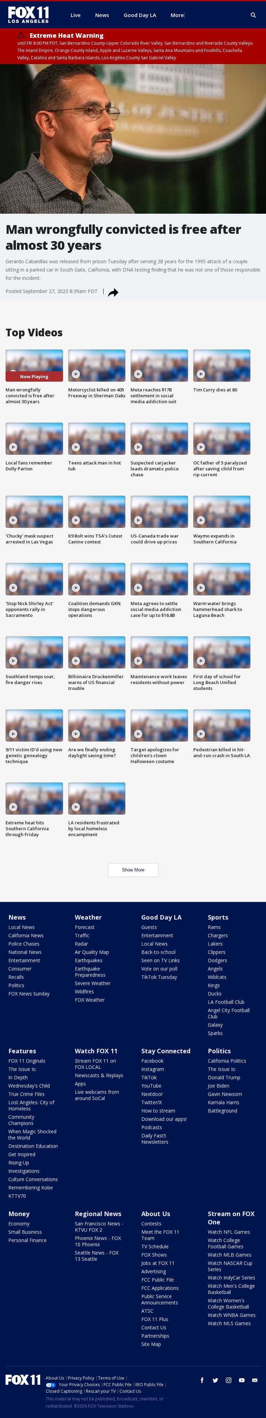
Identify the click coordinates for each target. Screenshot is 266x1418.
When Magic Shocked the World (32, 1134)
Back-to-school (158, 952)
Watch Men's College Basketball (231, 1289)
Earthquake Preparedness (90, 971)
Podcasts (151, 1127)
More (177, 14)
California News (26, 935)
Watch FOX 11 (96, 1051)
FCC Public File (157, 1279)
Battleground (222, 1110)
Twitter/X (151, 1102)
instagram (228, 1380)
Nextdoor (152, 1094)
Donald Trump (224, 1077)
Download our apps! (164, 1119)
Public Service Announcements (159, 1299)
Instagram (152, 1069)
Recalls (16, 977)
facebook (202, 1380)
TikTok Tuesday (159, 977)
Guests (149, 927)
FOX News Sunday (29, 993)
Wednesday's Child (29, 1085)
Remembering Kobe (30, 1187)
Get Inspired (21, 1154)
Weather (88, 917)
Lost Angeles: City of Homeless (31, 1105)
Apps (80, 1083)
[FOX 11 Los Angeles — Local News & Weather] (31, 15)
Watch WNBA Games (232, 1315)
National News (25, 952)
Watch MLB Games (229, 1254)
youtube (241, 1380)
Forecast (85, 927)
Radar (81, 943)
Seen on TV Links (160, 960)
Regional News (98, 1213)
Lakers (215, 943)
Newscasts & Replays (99, 1075)
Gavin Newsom (225, 1094)
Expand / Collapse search (253, 15)
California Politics (227, 1060)
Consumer (20, 968)
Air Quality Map (92, 952)
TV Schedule (155, 1246)
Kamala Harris (223, 1102)
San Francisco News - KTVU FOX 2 (99, 1226)
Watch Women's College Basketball (228, 1303)
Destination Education (33, 1146)
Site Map (151, 1344)
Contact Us (153, 1327)
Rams (214, 927)
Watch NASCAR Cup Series (230, 1266)
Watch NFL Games (229, 1232)
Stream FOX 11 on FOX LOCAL (95, 1063)
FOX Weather (90, 999)
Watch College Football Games (225, 1243)
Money (18, 1213)
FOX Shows (154, 1254)
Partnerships (155, 1335)
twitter (215, 1380)
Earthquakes (89, 960)
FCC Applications (160, 1288)
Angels (215, 968)
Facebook (152, 1060)
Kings (214, 985)
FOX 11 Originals (26, 1060)
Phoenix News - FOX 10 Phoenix (98, 1241)
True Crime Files (26, 1094)
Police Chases (23, 943)
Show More (133, 869)
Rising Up (18, 1162)
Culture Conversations (33, 1179)
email (254, 1380)
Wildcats (217, 977)
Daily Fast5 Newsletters (154, 1138)
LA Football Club (226, 1002)
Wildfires (84, 991)
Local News (21, 927)
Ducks (215, 993)
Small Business (25, 1232)
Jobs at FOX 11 (158, 1263)
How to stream (158, 1110)
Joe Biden (218, 1085)
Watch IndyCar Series (231, 1277)
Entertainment (24, 960)
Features (22, 1051)
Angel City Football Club (229, 1013)
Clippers (216, 952)
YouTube (151, 1085)
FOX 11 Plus (154, 1319)
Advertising (153, 1271)
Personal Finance (27, 1240)
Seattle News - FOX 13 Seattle (96, 1255)
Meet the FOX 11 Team (160, 1235)
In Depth (18, 1077)
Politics (16, 985)
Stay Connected (165, 1051)
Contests (151, 1223)
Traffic (82, 935)
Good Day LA (161, 917)
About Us (155, 1213)
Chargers (218, 935)
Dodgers (217, 960)
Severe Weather (92, 983)
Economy (18, 1223)
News (17, 917)
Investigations (23, 1171)
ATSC (147, 1311)
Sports (218, 917)
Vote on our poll (159, 968)
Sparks (215, 1033)
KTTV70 (17, 1196)
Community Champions (21, 1120)
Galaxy (215, 1024)
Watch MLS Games (229, 1323)
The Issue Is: (22, 1069)
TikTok (149, 1077)
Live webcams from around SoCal (97, 1095)
